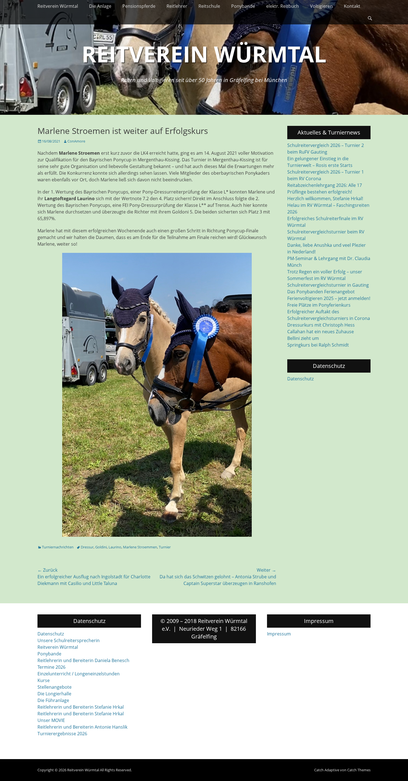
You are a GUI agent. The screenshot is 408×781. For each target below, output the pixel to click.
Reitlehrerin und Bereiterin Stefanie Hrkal (80, 707)
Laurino (115, 547)
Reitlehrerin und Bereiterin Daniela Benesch (83, 660)
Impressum (279, 634)
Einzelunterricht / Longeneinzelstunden (78, 674)
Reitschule (209, 6)
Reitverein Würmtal (57, 6)
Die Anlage (100, 6)
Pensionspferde (138, 6)
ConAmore (76, 141)
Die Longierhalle (54, 694)
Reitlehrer (177, 6)
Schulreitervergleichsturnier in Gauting (328, 285)
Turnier (165, 547)
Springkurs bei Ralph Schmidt (318, 345)
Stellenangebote (54, 687)
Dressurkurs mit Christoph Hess (321, 325)
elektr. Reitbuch (282, 6)
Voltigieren (321, 6)
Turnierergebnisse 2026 (62, 734)
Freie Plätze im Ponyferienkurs (319, 305)
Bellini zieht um (303, 338)
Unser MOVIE (51, 720)
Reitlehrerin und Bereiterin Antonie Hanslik (82, 727)
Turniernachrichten (58, 547)
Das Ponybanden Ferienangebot (321, 292)
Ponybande (243, 6)
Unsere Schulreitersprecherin (68, 640)
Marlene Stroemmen (140, 547)
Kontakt (352, 6)
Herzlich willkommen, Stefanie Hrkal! (325, 198)
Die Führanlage (53, 700)
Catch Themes (359, 769)
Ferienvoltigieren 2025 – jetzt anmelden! (328, 298)
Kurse (43, 680)
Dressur (87, 547)
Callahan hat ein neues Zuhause (320, 332)
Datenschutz (300, 379)
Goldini (101, 547)
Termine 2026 (51, 667)
